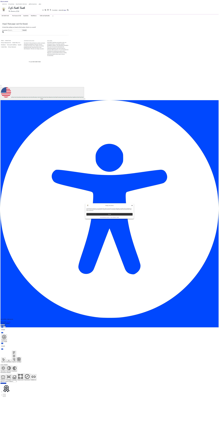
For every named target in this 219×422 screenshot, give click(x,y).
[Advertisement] (109, 75)
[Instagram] (48, 10)
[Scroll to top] (1, 395)
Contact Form (8, 40)
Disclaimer (3, 44)
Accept (109, 214)
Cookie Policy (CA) (16, 42)
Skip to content (4, 1)
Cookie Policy (4, 47)
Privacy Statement (113, 217)
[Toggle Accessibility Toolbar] (0, 85)
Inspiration (25, 15)
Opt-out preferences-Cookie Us (105, 217)
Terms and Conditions (12, 44)
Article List (4, 4)
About (2, 40)
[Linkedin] (45, 10)
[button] (132, 205)
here (65, 10)
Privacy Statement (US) (6, 42)
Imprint (118, 217)
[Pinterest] (43, 10)
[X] (50, 10)
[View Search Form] (68, 10)
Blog (40, 4)
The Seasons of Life (16, 15)
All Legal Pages (11, 4)
